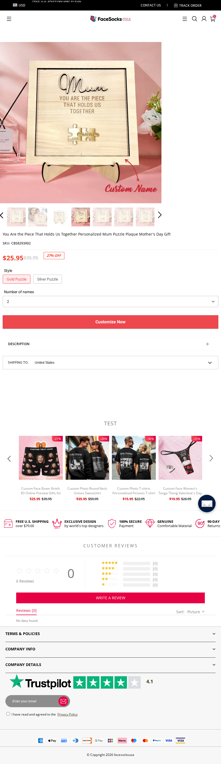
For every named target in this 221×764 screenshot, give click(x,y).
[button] (9, 19)
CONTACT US (151, 5)
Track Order (190, 5)
